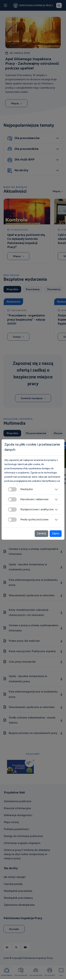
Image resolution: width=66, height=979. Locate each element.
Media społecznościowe (34, 519)
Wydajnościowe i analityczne (37, 509)
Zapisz (55, 533)
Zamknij (41, 533)
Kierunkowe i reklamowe (34, 499)
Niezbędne (26, 489)
